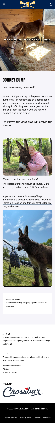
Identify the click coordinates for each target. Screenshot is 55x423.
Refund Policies (10, 417)
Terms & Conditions (43, 417)
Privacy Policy (25, 417)
